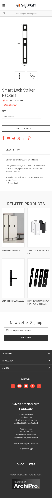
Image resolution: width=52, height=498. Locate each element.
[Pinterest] (29, 138)
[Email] (8, 138)
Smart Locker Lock (11, 250)
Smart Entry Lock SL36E (13, 301)
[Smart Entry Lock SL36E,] (13, 278)
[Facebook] (3, 138)
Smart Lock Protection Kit (38, 252)
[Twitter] (18, 138)
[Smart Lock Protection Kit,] (38, 228)
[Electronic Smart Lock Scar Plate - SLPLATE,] (38, 278)
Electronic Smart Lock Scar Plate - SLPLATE (38, 302)
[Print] (13, 138)
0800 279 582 (27, 449)
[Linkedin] (24, 138)
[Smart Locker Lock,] (13, 228)
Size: (4, 111)
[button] (9, 105)
